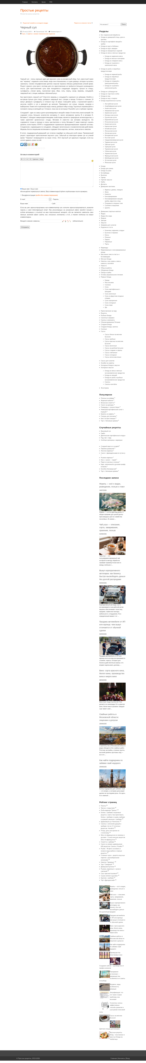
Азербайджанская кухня (113, 106)
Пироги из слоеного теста (82, 23)
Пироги (107, 239)
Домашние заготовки (108, 186)
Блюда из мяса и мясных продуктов (113, 53)
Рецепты (104, 313)
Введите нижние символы (30, 221)
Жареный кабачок (107, 400)
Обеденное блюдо (107, 270)
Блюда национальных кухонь (111, 100)
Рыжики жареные (107, 457)
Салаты (107, 382)
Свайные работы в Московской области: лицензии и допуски (109, 717)
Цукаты (107, 208)
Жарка (103, 214)
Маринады (104, 247)
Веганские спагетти (107, 403)
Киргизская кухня (111, 126)
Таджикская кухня (111, 142)
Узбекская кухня (110, 151)
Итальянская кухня (111, 122)
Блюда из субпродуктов (109, 91)
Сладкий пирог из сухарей (110, 446)
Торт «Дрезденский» (108, 880)
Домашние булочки (107, 866)
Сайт (53, 203)
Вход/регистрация (40, 195)
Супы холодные (110, 303)
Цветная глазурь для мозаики (109, 1029)
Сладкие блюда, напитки (109, 327)
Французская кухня (111, 156)
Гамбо (103, 433)
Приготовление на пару (109, 311)
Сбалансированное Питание (110, 322)
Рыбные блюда (106, 315)
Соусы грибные (110, 339)
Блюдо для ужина (107, 168)
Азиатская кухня (110, 108)
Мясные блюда (106, 259)
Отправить (25, 227)
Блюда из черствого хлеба (110, 94)
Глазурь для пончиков (108, 416)
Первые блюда (106, 277)
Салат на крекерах (107, 405)
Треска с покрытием (108, 808)
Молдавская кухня (111, 135)
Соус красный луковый (109, 873)
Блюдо (103, 166)
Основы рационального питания (112, 275)
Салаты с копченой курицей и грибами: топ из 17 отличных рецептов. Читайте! (111, 826)
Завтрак (103, 220)
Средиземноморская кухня (114, 140)
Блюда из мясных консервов (114, 58)
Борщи (107, 280)
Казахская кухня (110, 124)
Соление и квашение (112, 205)
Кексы (107, 235)
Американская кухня (112, 110)
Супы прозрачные (111, 300)
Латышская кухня (111, 131)
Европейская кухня (111, 119)
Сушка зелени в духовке (109, 876)
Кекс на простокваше (108, 418)
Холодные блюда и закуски (110, 365)
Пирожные (108, 242)
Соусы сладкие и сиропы (113, 350)
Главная (114, 1058)
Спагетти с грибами (107, 842)
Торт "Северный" (106, 864)
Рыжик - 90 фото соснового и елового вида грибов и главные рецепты (111, 851)
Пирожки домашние (107, 448)
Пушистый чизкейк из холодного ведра (35, 23)
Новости (104, 265)
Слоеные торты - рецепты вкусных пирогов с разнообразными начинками (113, 858)
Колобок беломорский (108, 469)
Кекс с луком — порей (108, 460)
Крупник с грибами (107, 878)
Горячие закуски (106, 180)
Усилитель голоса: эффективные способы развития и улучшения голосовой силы (112, 1007)
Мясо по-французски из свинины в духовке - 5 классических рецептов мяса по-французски (113, 837)
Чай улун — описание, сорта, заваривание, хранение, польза (109, 527)
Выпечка (104, 175)
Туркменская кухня (111, 149)
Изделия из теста (107, 227)
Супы (24, 34)
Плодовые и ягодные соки (114, 203)
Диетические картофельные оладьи (113, 435)
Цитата (35, 159)
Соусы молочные (111, 346)
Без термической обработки (110, 35)
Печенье (108, 237)
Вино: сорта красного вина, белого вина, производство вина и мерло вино (111, 673)
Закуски (103, 223)
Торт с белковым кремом (109, 421)
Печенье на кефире (107, 398)
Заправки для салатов (108, 225)
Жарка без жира (106, 216)
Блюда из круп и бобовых (109, 46)
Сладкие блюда (106, 324)
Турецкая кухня (110, 147)
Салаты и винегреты (108, 320)
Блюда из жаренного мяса (114, 56)
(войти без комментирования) (47, 195)
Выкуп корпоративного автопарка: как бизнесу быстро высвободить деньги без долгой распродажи (112, 907)
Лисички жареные (107, 451)
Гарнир (103, 177)
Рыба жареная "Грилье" (109, 810)
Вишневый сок (106, 431)
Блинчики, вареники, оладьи (114, 230)
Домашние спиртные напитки (111, 211)
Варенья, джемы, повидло (114, 190)
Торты (107, 244)
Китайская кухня (110, 128)
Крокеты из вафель (107, 414)
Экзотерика (105, 388)
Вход (128, 1058)
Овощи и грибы (106, 272)
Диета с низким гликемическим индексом (41, 34)
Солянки (108, 285)
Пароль (55, 199)
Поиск (124, 24)
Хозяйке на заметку (107, 363)
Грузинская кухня (111, 117)
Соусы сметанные (111, 352)
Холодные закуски (107, 367)
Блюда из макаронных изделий (111, 51)
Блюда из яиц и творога (109, 98)
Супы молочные (110, 294)
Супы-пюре (109, 305)
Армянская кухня (111, 113)
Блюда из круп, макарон (109, 48)
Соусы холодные (111, 355)
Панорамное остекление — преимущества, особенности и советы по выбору (112, 976)
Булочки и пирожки (111, 233)
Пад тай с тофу (106, 438)
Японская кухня (110, 162)
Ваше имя (25, 189)
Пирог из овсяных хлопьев (110, 462)
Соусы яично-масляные (113, 357)
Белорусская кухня (111, 115)
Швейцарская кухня (111, 158)
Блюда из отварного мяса (113, 61)
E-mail (22, 199)
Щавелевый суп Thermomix (110, 821)
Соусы (103, 331)
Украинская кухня (111, 153)
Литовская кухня (110, 133)
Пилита (103, 806)
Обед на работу (106, 268)
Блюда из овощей (111, 375)
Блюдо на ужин (106, 170)
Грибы (103, 182)
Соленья (104, 329)
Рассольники (109, 282)
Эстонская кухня (110, 160)
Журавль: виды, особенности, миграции (115, 987)
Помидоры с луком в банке (110, 407)
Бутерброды (105, 173)
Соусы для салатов (107, 361)
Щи (106, 307)
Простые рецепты (34, 10)
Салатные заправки (107, 318)
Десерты (104, 184)
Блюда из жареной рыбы (113, 74)
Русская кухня (110, 137)
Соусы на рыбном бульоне (114, 348)
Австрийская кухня (111, 104)
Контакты (121, 1058)
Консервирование (111, 196)
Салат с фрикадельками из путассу (113, 453)
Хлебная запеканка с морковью (111, 440)
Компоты (108, 194)
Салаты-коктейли (111, 384)
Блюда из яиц (105, 96)
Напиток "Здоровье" (107, 862)
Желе (107, 192)
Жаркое (103, 218)
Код (41, 159)
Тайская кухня (110, 144)
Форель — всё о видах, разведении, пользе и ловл (118, 889)
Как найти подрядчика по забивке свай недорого (117, 947)
